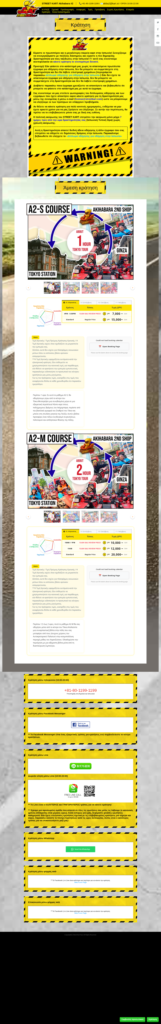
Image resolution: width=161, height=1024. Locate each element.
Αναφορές (81, 9)
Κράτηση (46, 12)
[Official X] (157, 22)
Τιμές (90, 9)
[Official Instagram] (157, 36)
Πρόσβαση (100, 9)
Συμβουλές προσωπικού (132, 1019)
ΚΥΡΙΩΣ (46, 9)
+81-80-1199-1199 (80, 690)
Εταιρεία (130, 9)
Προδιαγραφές (67, 9)
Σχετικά (55, 9)
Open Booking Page (111, 346)
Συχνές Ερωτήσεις (115, 9)
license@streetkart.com (88, 99)
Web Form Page (80, 882)
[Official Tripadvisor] (157, 42)
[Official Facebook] (157, 29)
